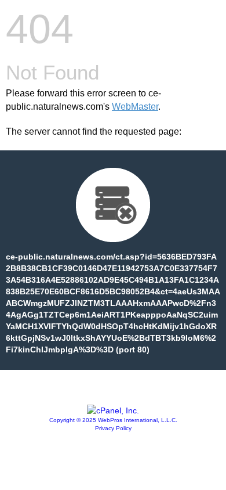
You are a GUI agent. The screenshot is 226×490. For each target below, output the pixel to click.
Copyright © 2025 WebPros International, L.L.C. (113, 420)
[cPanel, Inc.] (113, 410)
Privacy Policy (113, 428)
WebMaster (135, 106)
